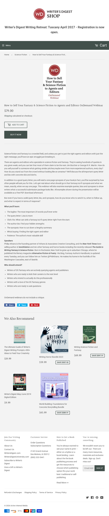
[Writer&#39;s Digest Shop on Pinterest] (97, 498)
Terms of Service (46, 492)
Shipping (8, 116)
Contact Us (9, 449)
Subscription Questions (41, 446)
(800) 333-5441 (37, 457)
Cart (103, 45)
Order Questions (38, 442)
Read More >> (63, 482)
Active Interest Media (19, 506)
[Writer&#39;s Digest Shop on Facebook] (92, 498)
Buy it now (15, 134)
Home (6, 55)
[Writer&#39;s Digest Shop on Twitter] (87, 498)
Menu (8, 45)
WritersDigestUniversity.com (16, 457)
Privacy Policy (60, 492)
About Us (8, 446)
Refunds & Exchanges (13, 492)
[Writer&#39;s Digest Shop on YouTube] (101, 498)
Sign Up (99, 468)
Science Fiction (21, 55)
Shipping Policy (30, 492)
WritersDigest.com (12, 453)
